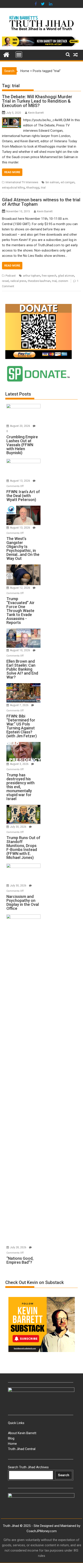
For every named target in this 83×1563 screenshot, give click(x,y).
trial (43, 187)
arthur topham (31, 275)
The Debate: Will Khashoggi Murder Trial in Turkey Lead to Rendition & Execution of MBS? (37, 101)
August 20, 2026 (20, 425)
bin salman (52, 182)
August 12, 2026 (20, 587)
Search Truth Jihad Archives (28, 1467)
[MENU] (18, 55)
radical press (18, 281)
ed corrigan (68, 182)
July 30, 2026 (18, 826)
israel (5, 281)
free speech (49, 275)
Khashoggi (32, 187)
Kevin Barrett (36, 112)
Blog (11, 1438)
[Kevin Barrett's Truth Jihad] (6, 54)
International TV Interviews (22, 182)
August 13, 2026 (20, 480)
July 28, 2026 (18, 1247)
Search (63, 1475)
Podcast (11, 275)
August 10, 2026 (20, 650)
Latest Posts (18, 394)
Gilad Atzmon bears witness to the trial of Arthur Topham (41, 202)
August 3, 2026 (19, 764)
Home (24, 71)
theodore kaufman (39, 281)
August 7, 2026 (19, 705)
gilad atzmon (66, 275)
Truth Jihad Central (21, 1449)
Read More (12, 172)
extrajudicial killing (13, 187)
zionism (63, 281)
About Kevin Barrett (22, 1433)
